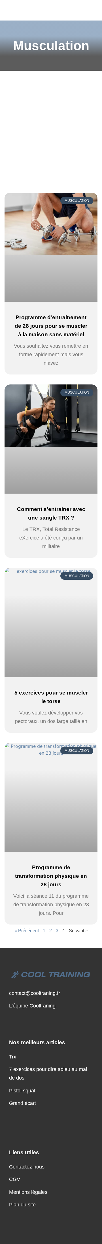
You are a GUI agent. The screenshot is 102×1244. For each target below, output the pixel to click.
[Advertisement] (51, 125)
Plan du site (22, 1205)
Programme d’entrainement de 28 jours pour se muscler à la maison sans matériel (51, 325)
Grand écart (22, 1103)
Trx (12, 1057)
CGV (14, 1179)
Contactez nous (26, 1167)
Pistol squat (22, 1091)
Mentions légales (28, 1192)
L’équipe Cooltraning (32, 1006)
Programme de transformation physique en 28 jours (51, 875)
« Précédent (26, 930)
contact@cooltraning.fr (34, 993)
